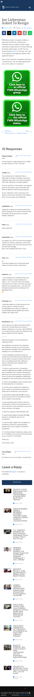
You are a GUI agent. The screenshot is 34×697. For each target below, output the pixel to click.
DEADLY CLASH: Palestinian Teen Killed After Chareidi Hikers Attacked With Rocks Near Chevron (20, 494)
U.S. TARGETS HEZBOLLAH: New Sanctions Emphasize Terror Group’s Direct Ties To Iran (20, 534)
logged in (14, 472)
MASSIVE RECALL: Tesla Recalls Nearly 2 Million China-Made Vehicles (19, 572)
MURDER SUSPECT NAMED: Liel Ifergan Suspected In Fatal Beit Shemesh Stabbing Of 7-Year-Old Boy (20, 554)
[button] (1, 1)
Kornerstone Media (25, 695)
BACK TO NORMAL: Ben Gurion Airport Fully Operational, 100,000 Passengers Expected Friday (20, 651)
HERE (14, 51)
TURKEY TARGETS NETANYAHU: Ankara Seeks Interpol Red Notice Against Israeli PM (19, 590)
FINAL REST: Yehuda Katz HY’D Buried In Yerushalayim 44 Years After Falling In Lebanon (20, 631)
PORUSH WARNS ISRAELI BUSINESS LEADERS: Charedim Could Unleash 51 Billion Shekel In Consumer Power (20, 515)
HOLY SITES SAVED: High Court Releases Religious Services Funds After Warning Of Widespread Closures (20, 610)
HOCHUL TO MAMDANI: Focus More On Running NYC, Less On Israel (20, 670)
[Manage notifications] (29, 692)
